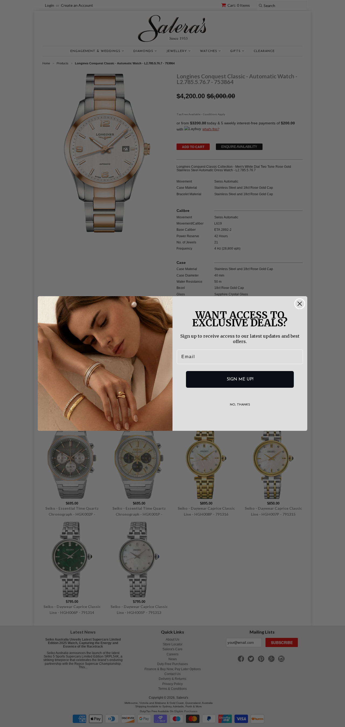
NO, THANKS (240, 404)
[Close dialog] (300, 304)
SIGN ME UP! (240, 379)
